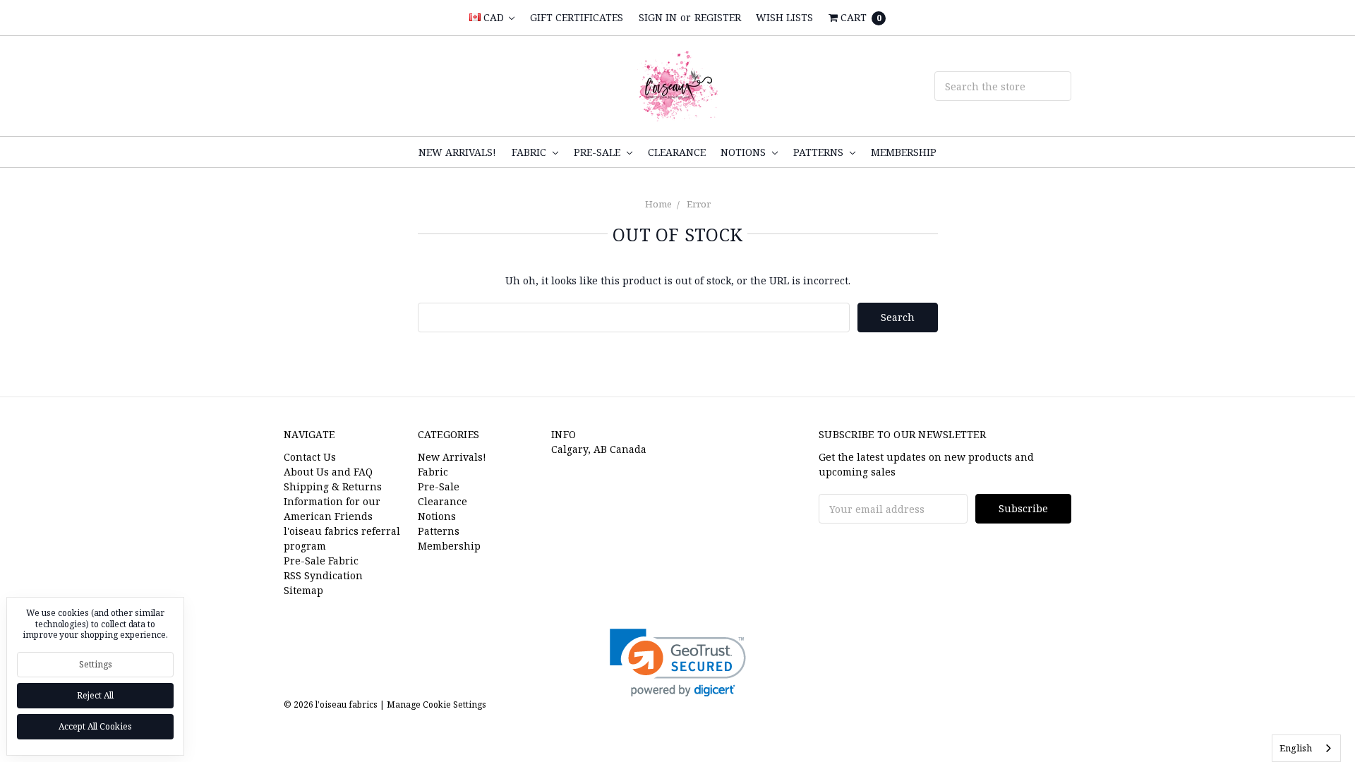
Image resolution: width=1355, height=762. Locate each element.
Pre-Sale (598, 152)
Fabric (530, 152)
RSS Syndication (323, 575)
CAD (494, 17)
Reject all (95, 695)
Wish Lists (784, 17)
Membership (904, 152)
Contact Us (310, 457)
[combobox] (1306, 748)
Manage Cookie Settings (436, 704)
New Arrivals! (457, 152)
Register (717, 17)
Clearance (677, 152)
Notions (745, 152)
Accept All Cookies (95, 726)
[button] (678, 662)
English (1295, 748)
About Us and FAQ (328, 471)
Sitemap (303, 590)
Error (699, 204)
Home (658, 204)
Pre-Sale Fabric (321, 560)
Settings (95, 664)
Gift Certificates (576, 17)
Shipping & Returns (333, 486)
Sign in (658, 17)
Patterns (819, 152)
